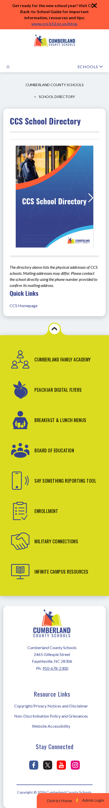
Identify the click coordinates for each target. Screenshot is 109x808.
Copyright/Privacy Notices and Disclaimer (51, 705)
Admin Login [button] (93, 800)
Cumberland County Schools (55, 85)
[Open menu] (8, 67)
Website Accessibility (51, 726)
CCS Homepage (24, 305)
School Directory (57, 96)
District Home (59, 800)
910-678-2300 (55, 668)
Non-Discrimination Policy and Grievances (51, 716)
